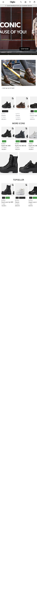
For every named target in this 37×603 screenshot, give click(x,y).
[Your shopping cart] (34, 2)
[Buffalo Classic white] (21, 189)
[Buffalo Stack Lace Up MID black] (7, 189)
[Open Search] (21, 2)
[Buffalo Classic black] (7, 103)
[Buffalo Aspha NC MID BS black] (21, 133)
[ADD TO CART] (13, 98)
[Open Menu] (3, 2)
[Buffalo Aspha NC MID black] (7, 133)
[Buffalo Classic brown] (22, 103)
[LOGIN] (25, 2)
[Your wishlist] (30, 2)
